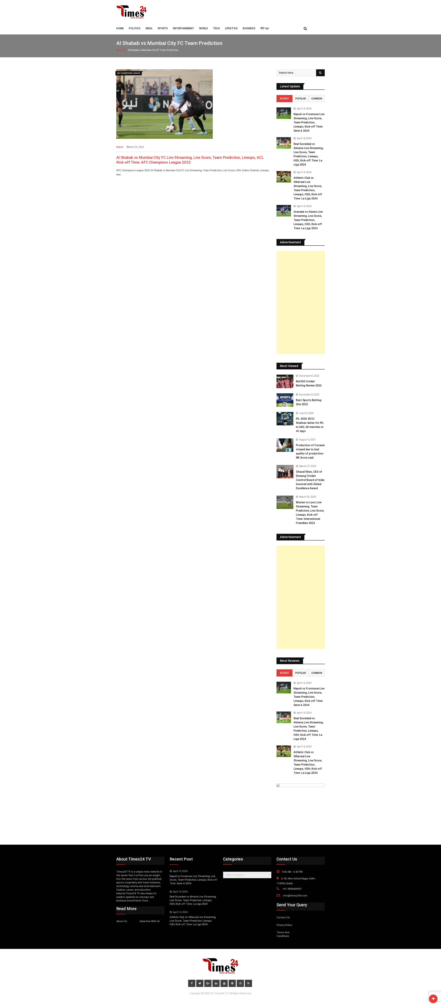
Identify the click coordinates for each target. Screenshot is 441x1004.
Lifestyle (231, 28)
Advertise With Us (150, 921)
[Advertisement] (300, 302)
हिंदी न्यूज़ (264, 28)
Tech (216, 28)
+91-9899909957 (292, 888)
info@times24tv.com (295, 895)
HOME (120, 28)
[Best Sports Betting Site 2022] (284, 400)
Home (122, 50)
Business (249, 28)
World (203, 28)
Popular (300, 98)
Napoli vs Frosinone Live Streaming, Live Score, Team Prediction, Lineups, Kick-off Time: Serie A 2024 (309, 122)
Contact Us (283, 917)
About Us (121, 921)
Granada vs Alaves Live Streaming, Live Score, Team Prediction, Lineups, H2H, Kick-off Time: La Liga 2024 (308, 220)
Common (316, 98)
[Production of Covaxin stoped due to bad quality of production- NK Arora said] (284, 445)
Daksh (119, 146)
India (149, 28)
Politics (134, 28)
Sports (162, 28)
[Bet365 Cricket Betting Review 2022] (284, 381)
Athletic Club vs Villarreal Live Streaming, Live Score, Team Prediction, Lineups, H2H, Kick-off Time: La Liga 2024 (193, 921)
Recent (284, 98)
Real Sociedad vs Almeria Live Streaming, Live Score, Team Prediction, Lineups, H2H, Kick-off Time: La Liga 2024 (193, 900)
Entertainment (183, 28)
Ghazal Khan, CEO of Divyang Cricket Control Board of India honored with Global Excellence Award (310, 480)
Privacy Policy (284, 925)
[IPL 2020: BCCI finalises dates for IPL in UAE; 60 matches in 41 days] (284, 418)
